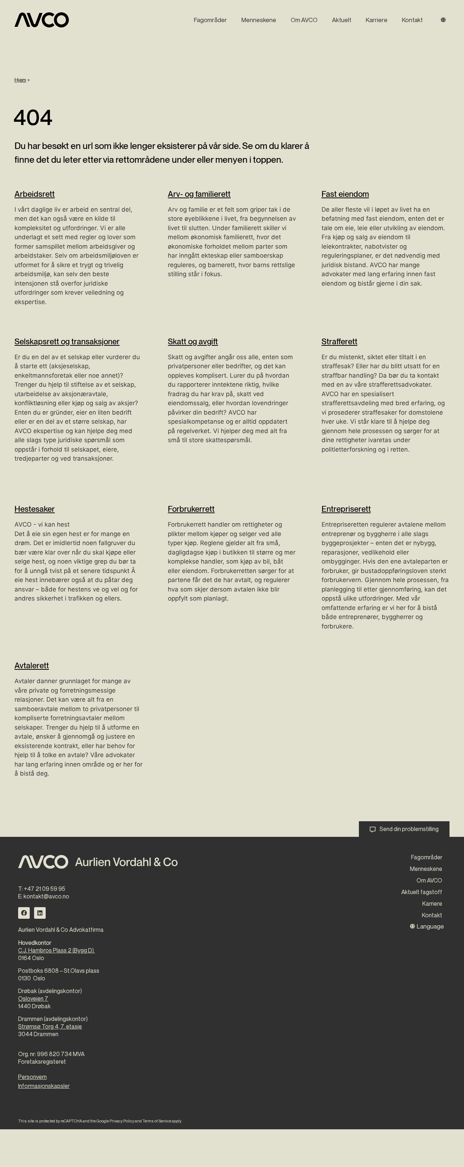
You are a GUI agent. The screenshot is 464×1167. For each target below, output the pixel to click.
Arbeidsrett (34, 194)
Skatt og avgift (193, 341)
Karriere (377, 20)
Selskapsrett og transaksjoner (67, 341)
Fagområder (210, 20)
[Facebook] (24, 913)
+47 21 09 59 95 (44, 888)
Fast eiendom (345, 194)
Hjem (20, 79)
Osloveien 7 (33, 998)
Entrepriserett (346, 509)
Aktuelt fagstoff (421, 892)
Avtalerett (31, 665)
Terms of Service (156, 1120)
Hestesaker (34, 509)
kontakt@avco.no (46, 896)
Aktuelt (341, 20)
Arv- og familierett (199, 194)
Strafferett (339, 341)
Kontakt (412, 20)
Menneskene (258, 20)
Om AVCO (304, 20)
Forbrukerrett (191, 509)
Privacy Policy (121, 1120)
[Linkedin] (40, 913)
